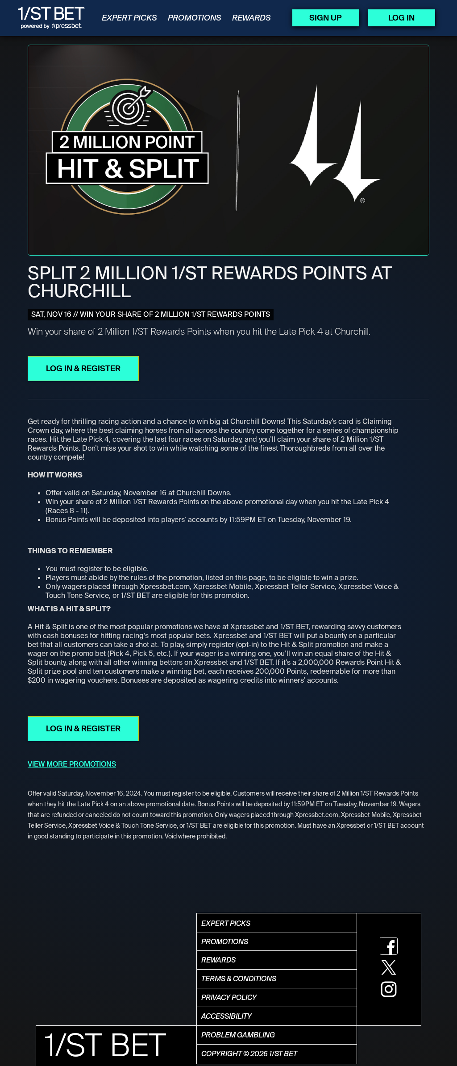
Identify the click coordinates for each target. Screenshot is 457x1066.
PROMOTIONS (194, 18)
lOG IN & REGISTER (83, 368)
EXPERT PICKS (129, 18)
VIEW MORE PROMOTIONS (72, 764)
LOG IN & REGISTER (83, 728)
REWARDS (251, 18)
